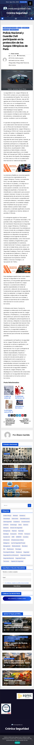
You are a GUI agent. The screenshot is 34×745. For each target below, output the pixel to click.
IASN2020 (18, 537)
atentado (15, 515)
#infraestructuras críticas (16, 60)
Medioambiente (16, 546)
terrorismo (6, 561)
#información (19, 58)
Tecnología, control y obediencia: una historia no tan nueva (16, 458)
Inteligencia (23, 468)
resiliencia (19, 552)
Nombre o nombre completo (10, 572)
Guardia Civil (26, 27)
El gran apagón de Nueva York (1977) (15, 644)
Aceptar (17, 742)
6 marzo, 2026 (9, 683)
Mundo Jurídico (8, 487)
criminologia (13, 524)
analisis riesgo (7, 515)
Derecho (25, 524)
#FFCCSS (12, 58)
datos (20, 524)
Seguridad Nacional (8, 558)
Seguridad (26, 552)
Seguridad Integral (9, 658)
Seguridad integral (25, 555)
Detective (5, 527)
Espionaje (20, 530)
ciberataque (6, 518)
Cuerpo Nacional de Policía (9, 27)
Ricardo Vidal (18, 460)
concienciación (26, 521)
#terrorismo (12, 65)
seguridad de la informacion (11, 555)
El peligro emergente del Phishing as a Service (24, 421)
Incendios (25, 537)
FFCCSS (19, 27)
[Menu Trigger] (30, 3)
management (6, 546)
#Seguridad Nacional (22, 63)
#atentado (22, 55)
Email (4, 577)
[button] (28, 18)
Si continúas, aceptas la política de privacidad (17, 583)
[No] (32, 740)
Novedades (5, 29)
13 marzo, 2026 (10, 665)
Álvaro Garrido (15, 53)
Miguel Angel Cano (22, 630)
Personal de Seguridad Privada (20, 470)
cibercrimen (15, 518)
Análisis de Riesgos (8, 468)
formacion (27, 533)
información (6, 540)
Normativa (24, 546)
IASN (13, 537)
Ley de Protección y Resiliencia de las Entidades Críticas (16, 492)
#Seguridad (12, 63)
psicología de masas (8, 552)
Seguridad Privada (20, 558)
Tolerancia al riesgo (13, 680)
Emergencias (6, 530)
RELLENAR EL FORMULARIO (17, 598)
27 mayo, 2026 (9, 630)
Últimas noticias (14, 29)
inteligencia (6, 543)
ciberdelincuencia (24, 518)
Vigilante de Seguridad (17, 561)
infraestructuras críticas (17, 540)
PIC (4, 549)
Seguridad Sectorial (9, 640)
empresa (14, 530)
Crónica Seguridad (17, 13)
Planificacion (10, 549)
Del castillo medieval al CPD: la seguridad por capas (17, 662)
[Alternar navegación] (16, 18)
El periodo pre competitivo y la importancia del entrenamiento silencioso (10, 422)
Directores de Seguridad (10, 637)
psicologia (18, 549)
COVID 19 (5, 524)
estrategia (6, 533)
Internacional (7, 470)
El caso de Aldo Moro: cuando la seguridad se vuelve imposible (14, 475)
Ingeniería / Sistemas (23, 637)
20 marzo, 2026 (10, 647)
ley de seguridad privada (18, 543)
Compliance (16, 521)
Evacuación (13, 533)
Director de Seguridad (16, 527)
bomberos (22, 515)
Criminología (7, 623)
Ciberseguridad (7, 521)
